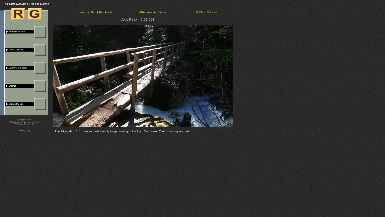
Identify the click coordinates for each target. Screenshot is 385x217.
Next (93, 12)
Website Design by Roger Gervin (24, 122)
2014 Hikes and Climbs (152, 12)
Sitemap (10, 86)
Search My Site (14, 104)
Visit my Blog (24, 131)
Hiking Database (15, 31)
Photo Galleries (14, 49)
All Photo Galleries (206, 12)
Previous (84, 12)
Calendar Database (16, 68)
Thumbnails (105, 12)
